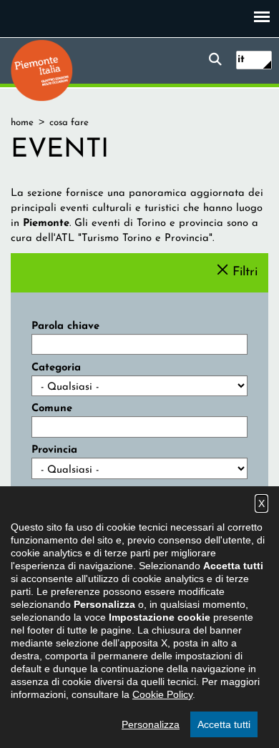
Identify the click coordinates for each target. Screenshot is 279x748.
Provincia (54, 450)
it (241, 59)
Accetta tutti (223, 724)
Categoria (56, 368)
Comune (51, 408)
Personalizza (151, 724)
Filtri (245, 272)
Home (22, 122)
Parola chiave (65, 326)
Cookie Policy (162, 694)
